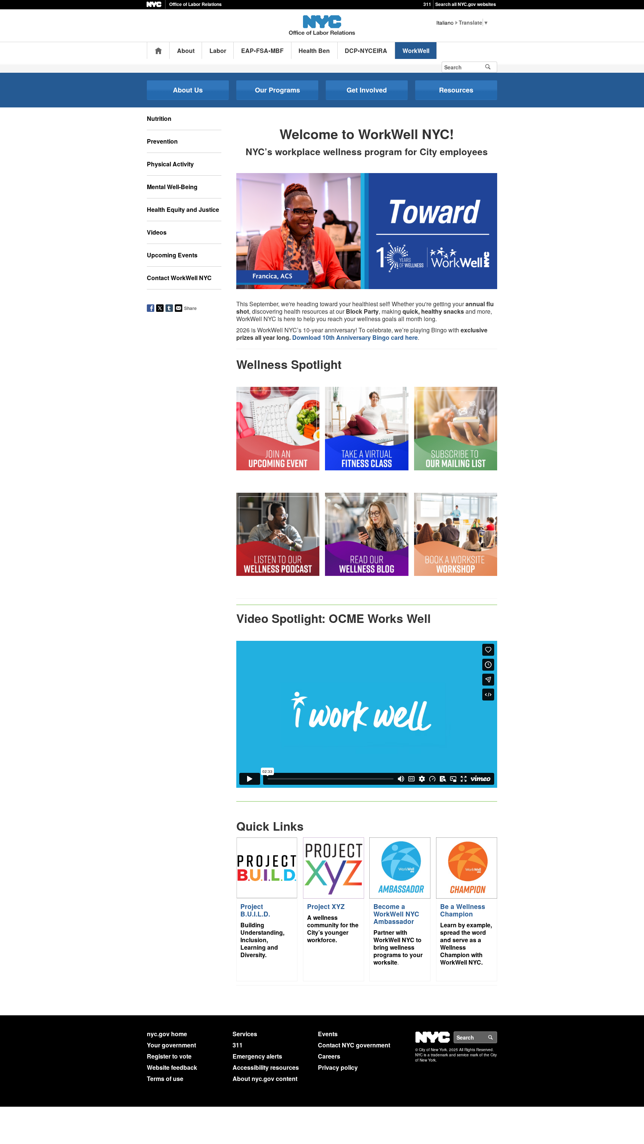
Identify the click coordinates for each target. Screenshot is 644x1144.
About (186, 50)
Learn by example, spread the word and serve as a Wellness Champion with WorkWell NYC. (466, 943)
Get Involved (367, 90)
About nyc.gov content (265, 1078)
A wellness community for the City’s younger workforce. (333, 928)
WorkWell (415, 50)
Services (245, 1033)
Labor (217, 50)
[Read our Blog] (366, 533)
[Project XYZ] (333, 867)
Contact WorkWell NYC (179, 277)
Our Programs (277, 90)
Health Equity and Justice (183, 209)
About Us (188, 90)
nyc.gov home (167, 1033)
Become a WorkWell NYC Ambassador (396, 914)
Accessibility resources (266, 1067)
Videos (157, 232)
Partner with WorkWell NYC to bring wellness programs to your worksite (398, 947)
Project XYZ (326, 906)
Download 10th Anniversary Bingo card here (355, 337)
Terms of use (165, 1078)
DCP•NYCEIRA (366, 50)
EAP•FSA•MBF (262, 50)
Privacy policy (338, 1067)
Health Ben (314, 50)
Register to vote (169, 1056)
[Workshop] (455, 533)
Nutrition (159, 118)
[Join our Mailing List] (455, 427)
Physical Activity (170, 164)
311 (427, 4)
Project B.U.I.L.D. (255, 910)
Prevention (162, 141)
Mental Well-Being (172, 186)
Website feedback (172, 1067)
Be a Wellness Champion (462, 910)
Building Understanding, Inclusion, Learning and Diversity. (262, 940)
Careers (329, 1056)
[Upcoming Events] (277, 427)
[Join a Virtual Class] (366, 427)
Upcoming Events (172, 255)
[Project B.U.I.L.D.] (266, 867)
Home (158, 50)
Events (328, 1033)
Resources (456, 90)
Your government (171, 1045)
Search (496, 1037)
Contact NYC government (354, 1045)
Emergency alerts (257, 1056)
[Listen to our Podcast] (277, 533)
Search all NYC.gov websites (465, 4)
